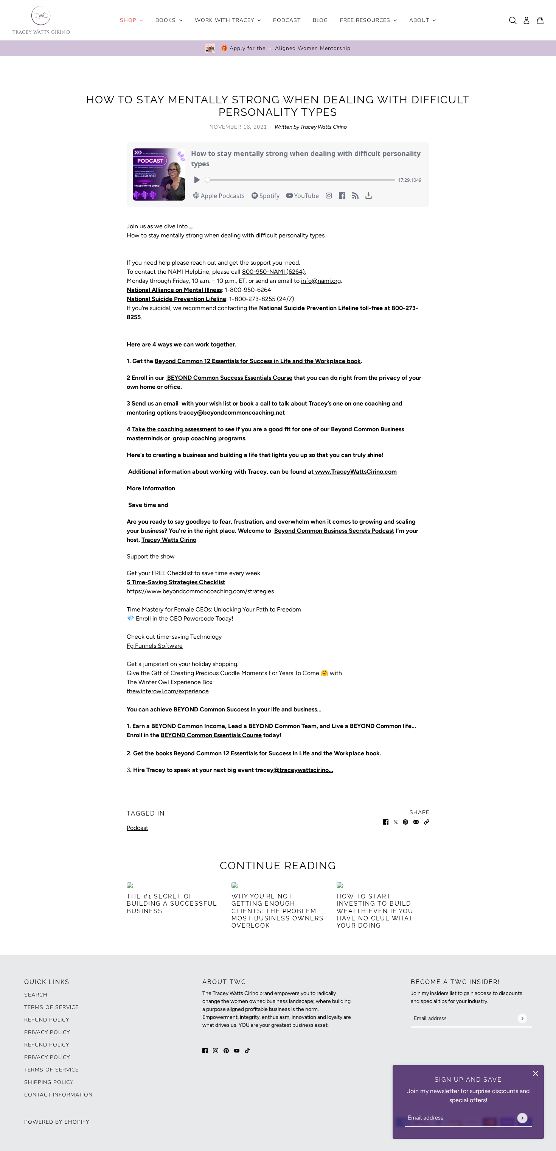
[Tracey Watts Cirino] (41, 20)
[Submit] (522, 1118)
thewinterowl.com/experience (168, 691)
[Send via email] (416, 821)
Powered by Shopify (56, 1122)
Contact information (58, 1094)
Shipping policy (48, 1082)
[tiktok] (247, 1050)
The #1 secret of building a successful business (172, 903)
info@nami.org (321, 280)
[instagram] (215, 1050)
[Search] (513, 20)
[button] (426, 821)
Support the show (151, 556)
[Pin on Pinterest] (405, 821)
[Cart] (540, 20)
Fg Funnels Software (155, 645)
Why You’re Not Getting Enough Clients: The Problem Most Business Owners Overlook (277, 911)
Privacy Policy (47, 1032)
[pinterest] (226, 1050)
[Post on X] (396, 821)
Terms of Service (51, 1007)
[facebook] (205, 1050)
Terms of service (51, 1069)
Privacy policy (47, 1057)
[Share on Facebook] (385, 821)
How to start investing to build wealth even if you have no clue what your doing (375, 911)
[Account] (526, 20)
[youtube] (236, 1050)
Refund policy (46, 1019)
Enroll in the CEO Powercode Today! (184, 618)
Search (36, 994)
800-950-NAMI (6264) (273, 271)
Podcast (137, 827)
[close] (535, 1073)
